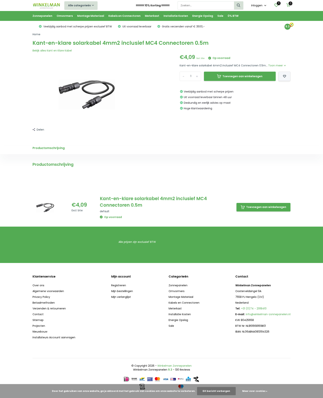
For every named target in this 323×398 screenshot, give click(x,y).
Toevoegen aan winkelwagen (242, 76)
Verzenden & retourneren (49, 308)
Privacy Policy (41, 297)
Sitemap (38, 320)
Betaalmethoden (44, 303)
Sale (220, 16)
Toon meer (276, 65)
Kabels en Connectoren (124, 16)
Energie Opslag (202, 16)
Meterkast (152, 16)
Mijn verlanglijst (121, 297)
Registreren (118, 285)
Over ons (38, 285)
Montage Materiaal (90, 16)
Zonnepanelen (42, 16)
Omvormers (65, 16)
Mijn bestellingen (122, 291)
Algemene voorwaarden (48, 291)
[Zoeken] (238, 5)
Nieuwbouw (40, 331)
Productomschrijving (49, 148)
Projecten (39, 326)
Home (36, 34)
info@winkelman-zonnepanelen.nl (268, 314)
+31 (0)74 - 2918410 (254, 308)
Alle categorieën (79, 5)
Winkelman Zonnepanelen (174, 366)
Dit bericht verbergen (216, 391)
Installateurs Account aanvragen (54, 337)
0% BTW (233, 16)
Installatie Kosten (176, 16)
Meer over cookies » (254, 391)
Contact (38, 314)
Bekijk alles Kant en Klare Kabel (52, 50)
